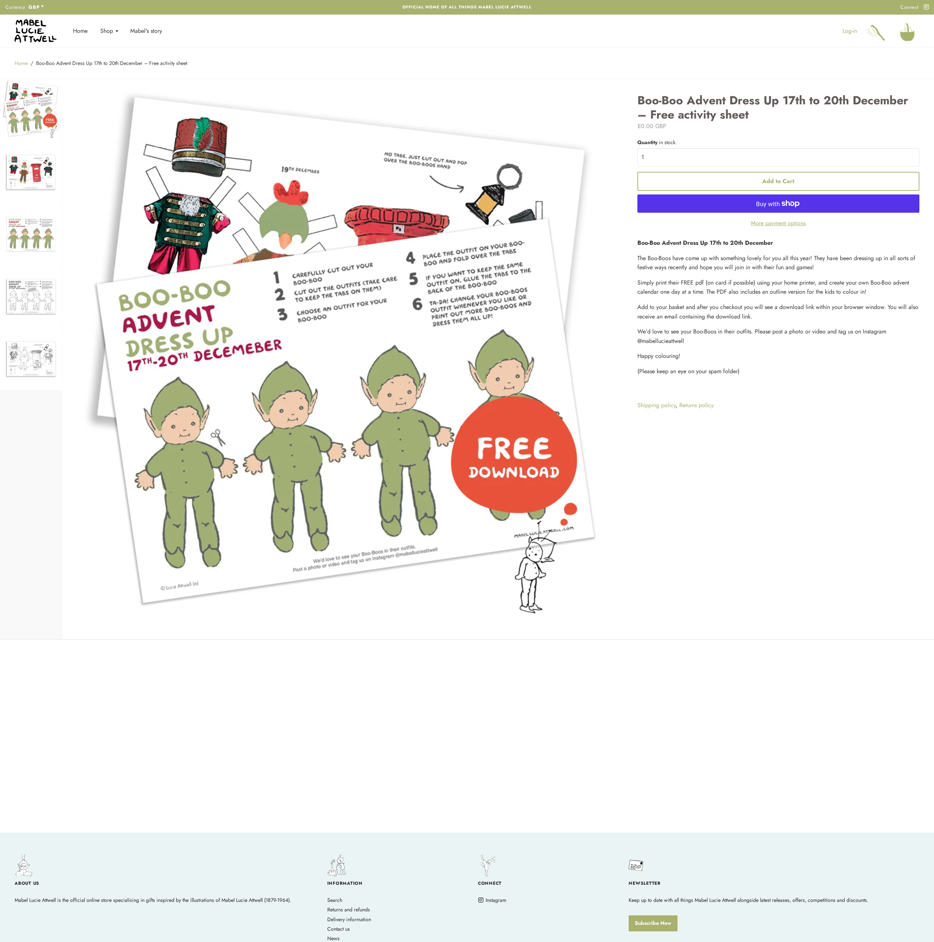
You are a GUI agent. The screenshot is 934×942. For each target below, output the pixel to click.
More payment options (778, 223)
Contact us (338, 929)
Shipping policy (656, 405)
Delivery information (349, 919)
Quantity (657, 142)
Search (334, 900)
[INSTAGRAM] (925, 7)
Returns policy (696, 405)
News (333, 938)
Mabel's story (146, 31)
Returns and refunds (348, 909)
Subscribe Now (653, 923)
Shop (107, 31)
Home (80, 31)
